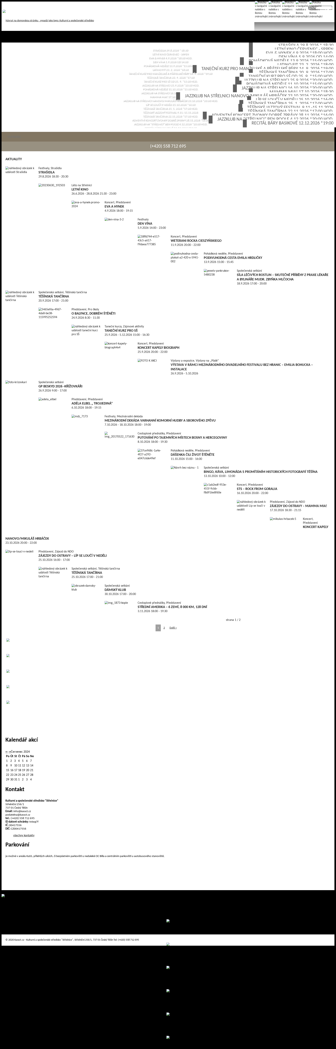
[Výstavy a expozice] (315, 11)
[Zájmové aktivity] (261, 11)
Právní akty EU (94, 5)
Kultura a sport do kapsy (47, 5)
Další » (173, 627)
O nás (7, 5)
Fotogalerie (73, 5)
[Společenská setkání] (275, 11)
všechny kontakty (23, 835)
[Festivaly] (302, 11)
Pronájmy (22, 5)
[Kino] (329, 11)
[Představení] (288, 11)
